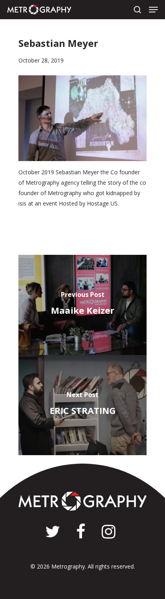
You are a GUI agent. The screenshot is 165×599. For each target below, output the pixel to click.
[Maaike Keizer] (82, 305)
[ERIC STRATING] (82, 405)
